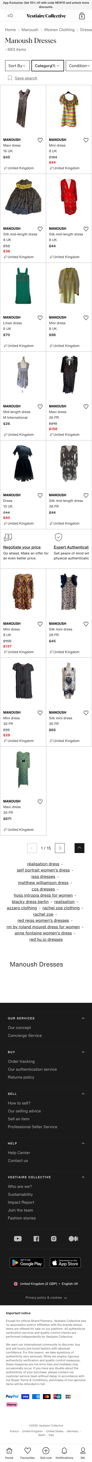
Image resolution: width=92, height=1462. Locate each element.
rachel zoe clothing (61, 908)
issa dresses (43, 876)
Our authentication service (32, 1069)
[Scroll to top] (79, 848)
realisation (64, 902)
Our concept (19, 1027)
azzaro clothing (22, 908)
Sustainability (20, 1194)
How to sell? (19, 1103)
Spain (41, 1435)
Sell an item (18, 1119)
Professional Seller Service (32, 1127)
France (14, 1431)
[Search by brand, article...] (10, 15)
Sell (12, 1094)
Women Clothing (59, 30)
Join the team (20, 1210)
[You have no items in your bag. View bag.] (82, 15)
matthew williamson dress (43, 883)
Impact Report (21, 1202)
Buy (11, 1052)
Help (12, 1143)
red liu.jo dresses (46, 939)
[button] (82, 15)
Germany (73, 1431)
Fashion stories (22, 1218)
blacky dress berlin (30, 902)
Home (10, 30)
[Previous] (32, 848)
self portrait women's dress (43, 870)
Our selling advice (24, 1111)
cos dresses (43, 889)
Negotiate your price (22, 547)
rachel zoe (43, 914)
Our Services (21, 1018)
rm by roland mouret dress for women (43, 927)
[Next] (60, 848)
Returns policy (21, 1077)
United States (55, 1431)
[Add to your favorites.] (40, 140)
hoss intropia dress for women (43, 895)
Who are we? (20, 1186)
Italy (51, 1435)
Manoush (29, 30)
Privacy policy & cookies (44, 1297)
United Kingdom (32, 1431)
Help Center (19, 1153)
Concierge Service (25, 1035)
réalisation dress (43, 864)
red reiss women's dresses (43, 920)
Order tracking (21, 1061)
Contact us (18, 1160)
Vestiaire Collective (29, 1177)
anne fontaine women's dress (43, 933)
